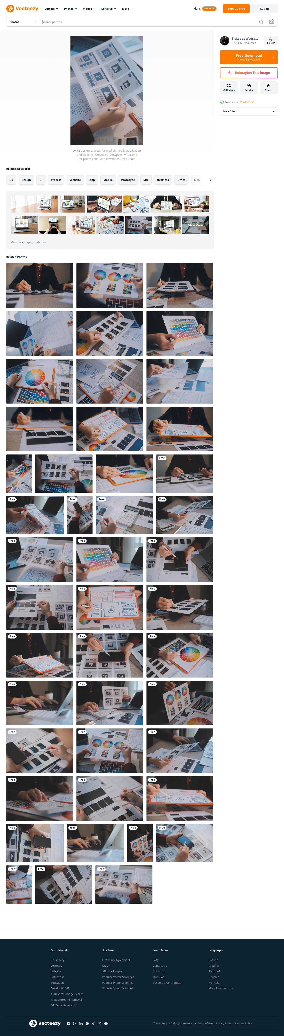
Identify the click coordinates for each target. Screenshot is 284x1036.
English (213, 960)
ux (11, 180)
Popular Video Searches (117, 988)
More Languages (219, 988)
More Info (229, 111)
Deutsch (213, 977)
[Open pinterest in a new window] (87, 1023)
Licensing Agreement (116, 960)
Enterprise (57, 977)
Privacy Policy (224, 1023)
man (197, 180)
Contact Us (160, 966)
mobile (108, 180)
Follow (271, 42)
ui (40, 180)
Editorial (107, 9)
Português (215, 971)
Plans (197, 8)
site (146, 180)
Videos (87, 9)
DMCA (106, 966)
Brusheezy (57, 960)
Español (213, 966)
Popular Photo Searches (117, 982)
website (75, 180)
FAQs (156, 960)
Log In (264, 8)
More (125, 9)
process (56, 180)
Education (57, 982)
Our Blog (159, 977)
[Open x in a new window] (99, 1023)
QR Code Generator (63, 1005)
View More (195, 225)
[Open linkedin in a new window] (81, 1023)
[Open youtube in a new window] (106, 1023)
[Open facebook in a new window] (68, 1023)
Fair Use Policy (243, 1023)
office (181, 180)
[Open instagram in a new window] (74, 1023)
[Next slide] (207, 180)
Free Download (249, 57)
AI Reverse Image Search (67, 994)
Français (213, 982)
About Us (159, 971)
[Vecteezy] (22, 8)
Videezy (56, 971)
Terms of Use (205, 1023)
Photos (69, 9)
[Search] (261, 22)
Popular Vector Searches (118, 977)
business (163, 180)
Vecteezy (56, 966)
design (26, 180)
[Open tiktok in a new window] (93, 1023)
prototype (128, 180)
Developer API (60, 988)
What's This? (247, 102)
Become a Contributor (167, 982)
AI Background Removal (66, 999)
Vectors (50, 9)
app (92, 180)
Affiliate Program (113, 971)
